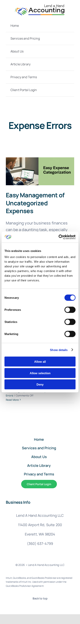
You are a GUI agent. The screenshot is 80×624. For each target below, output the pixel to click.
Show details (59, 349)
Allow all (40, 361)
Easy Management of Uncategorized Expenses (35, 203)
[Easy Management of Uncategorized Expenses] (40, 171)
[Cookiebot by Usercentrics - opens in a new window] (59, 237)
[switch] (70, 310)
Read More (12, 400)
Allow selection (40, 373)
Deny (40, 384)
